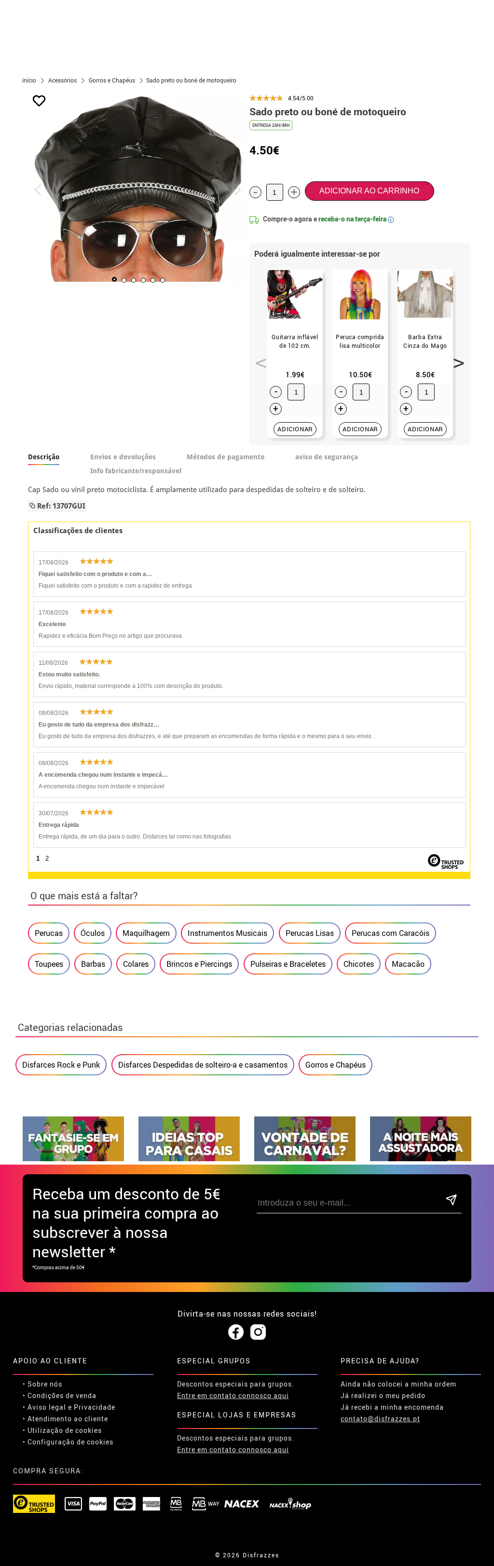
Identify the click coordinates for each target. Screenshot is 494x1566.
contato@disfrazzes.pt (380, 1418)
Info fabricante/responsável (135, 471)
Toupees (49, 964)
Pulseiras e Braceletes (288, 964)
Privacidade (94, 1407)
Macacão (408, 964)
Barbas (93, 964)
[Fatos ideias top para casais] (189, 1158)
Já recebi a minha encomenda (392, 1407)
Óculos (93, 933)
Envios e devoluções (123, 457)
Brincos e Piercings (199, 964)
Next (455, 357)
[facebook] (236, 1332)
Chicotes (358, 964)
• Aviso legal (44, 1407)
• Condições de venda (59, 1395)
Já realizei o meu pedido (383, 1395)
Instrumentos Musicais (227, 933)
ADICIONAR (295, 429)
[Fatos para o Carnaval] (305, 1158)
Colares (136, 964)
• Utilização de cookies (62, 1430)
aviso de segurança (326, 457)
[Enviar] (451, 1200)
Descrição (43, 457)
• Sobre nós (42, 1383)
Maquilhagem (146, 933)
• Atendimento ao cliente (65, 1418)
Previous (257, 357)
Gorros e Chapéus (335, 1064)
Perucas (49, 933)
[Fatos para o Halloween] (420, 1158)
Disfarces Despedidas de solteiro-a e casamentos (203, 1064)
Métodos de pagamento (225, 457)
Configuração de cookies (70, 1441)
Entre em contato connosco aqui (233, 1395)
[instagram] (258, 1332)
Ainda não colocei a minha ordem (398, 1383)
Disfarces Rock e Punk (61, 1064)
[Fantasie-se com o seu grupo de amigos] (73, 1158)
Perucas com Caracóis (390, 933)
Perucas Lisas (310, 933)
